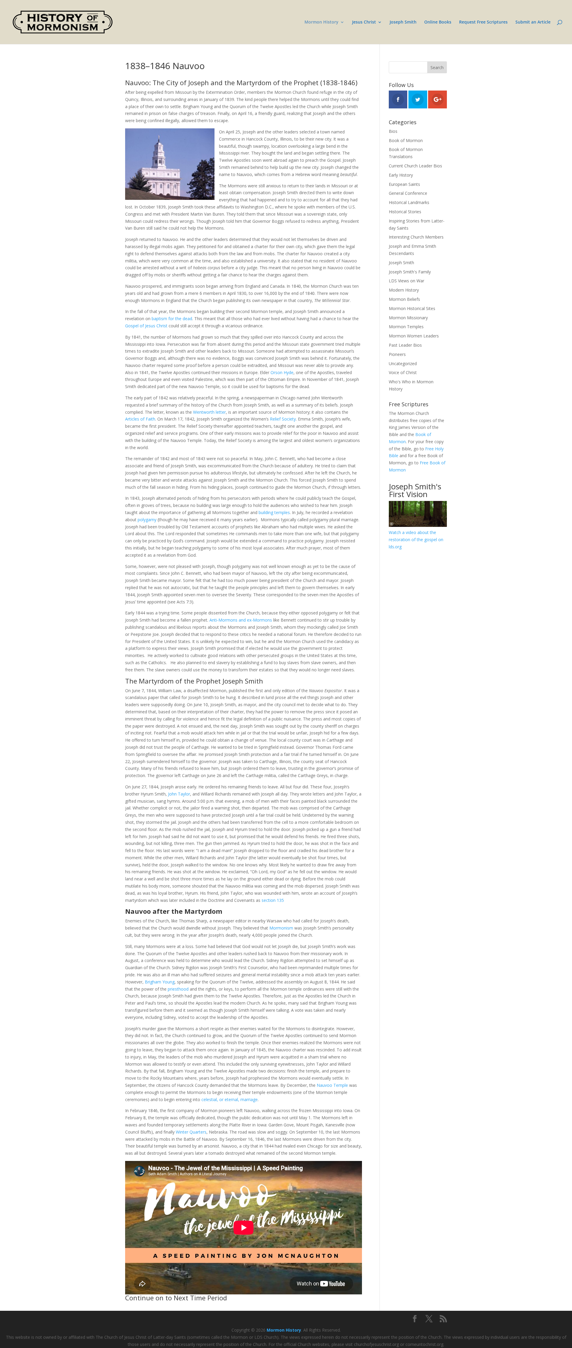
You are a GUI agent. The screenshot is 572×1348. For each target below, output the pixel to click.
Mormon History (321, 22)
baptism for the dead (172, 318)
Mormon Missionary (408, 317)
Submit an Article (533, 22)
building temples (274, 512)
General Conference (408, 193)
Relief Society (283, 419)
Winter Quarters (191, 1132)
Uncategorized (403, 363)
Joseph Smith (403, 22)
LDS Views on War (406, 281)
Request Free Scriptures (483, 22)
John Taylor (179, 794)
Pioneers (397, 354)
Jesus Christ (364, 22)
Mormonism (281, 928)
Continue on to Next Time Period (176, 1297)
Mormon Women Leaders (414, 336)
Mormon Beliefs (404, 299)
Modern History (404, 290)
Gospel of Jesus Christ (146, 326)
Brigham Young (160, 982)
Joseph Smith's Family (410, 272)
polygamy (147, 519)
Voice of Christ (403, 372)
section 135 (273, 900)
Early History (401, 175)
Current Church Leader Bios (415, 166)
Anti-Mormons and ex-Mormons (240, 620)
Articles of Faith (140, 419)
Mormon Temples (406, 326)
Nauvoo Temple (332, 1085)
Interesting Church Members (416, 237)
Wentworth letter (209, 412)
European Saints (404, 184)
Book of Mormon (406, 140)
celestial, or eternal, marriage (229, 1099)
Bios (393, 131)
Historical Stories (405, 211)
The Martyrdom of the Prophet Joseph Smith (194, 680)
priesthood (178, 989)
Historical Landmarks (409, 202)
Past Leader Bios (405, 345)
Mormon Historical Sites (412, 308)
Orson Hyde (282, 372)
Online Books (437, 22)
